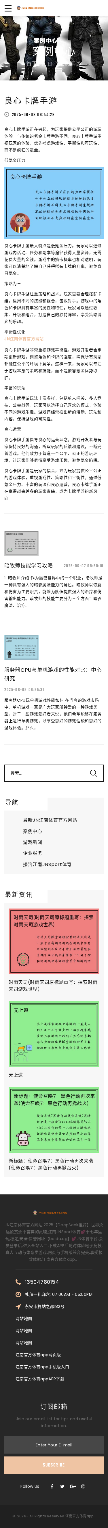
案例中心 (32, 831)
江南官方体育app (79, 1516)
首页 (32, 64)
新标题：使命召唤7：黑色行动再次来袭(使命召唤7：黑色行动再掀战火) (51, 1164)
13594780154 (42, 1282)
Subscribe (54, 1465)
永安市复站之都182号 (45, 1306)
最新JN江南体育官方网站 (50, 820)
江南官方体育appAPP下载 (40, 1379)
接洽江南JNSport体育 (47, 864)
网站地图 (24, 1318)
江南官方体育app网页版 (38, 1355)
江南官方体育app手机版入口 (42, 1367)
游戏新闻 (32, 842)
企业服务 (32, 853)
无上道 (16, 1075)
